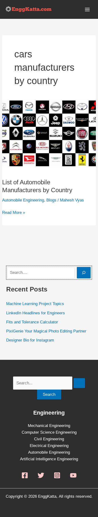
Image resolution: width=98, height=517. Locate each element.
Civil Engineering (49, 439)
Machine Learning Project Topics (35, 303)
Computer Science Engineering (49, 432)
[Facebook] (24, 475)
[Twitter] (41, 475)
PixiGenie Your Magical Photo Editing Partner (46, 331)
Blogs (51, 200)
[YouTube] (73, 475)
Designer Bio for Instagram (30, 340)
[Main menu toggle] (87, 9)
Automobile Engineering (23, 200)
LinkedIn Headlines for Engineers (35, 313)
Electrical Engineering (49, 445)
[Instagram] (57, 475)
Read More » (13, 212)
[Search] (84, 272)
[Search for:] (49, 383)
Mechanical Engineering (49, 425)
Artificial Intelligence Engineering (49, 459)
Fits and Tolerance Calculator (32, 322)
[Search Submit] (79, 383)
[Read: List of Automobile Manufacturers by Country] (49, 133)
